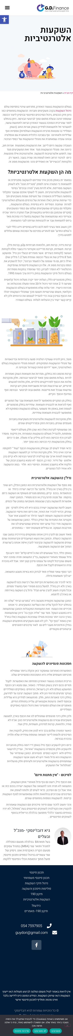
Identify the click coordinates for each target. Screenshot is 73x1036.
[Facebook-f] (36, 945)
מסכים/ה (55, 1031)
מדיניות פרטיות (22, 1031)
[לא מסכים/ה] (67, 1025)
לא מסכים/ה (40, 1031)
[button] (4, 19)
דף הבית (68, 92)
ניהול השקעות (63, 111)
